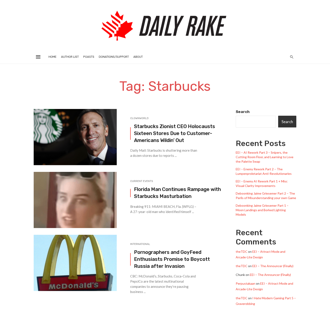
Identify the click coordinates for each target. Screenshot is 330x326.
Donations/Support (114, 56)
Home (52, 56)
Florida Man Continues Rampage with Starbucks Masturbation (177, 192)
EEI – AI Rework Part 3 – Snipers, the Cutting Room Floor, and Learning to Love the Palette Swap (264, 157)
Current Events (141, 181)
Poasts (88, 56)
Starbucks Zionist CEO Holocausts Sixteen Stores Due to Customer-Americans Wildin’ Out (174, 133)
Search (243, 111)
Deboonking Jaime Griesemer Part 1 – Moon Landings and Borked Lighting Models (262, 210)
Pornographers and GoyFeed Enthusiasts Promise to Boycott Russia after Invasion (172, 259)
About (138, 56)
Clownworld (139, 118)
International (140, 244)
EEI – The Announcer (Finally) (272, 266)
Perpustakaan (245, 283)
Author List (70, 56)
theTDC (241, 251)
